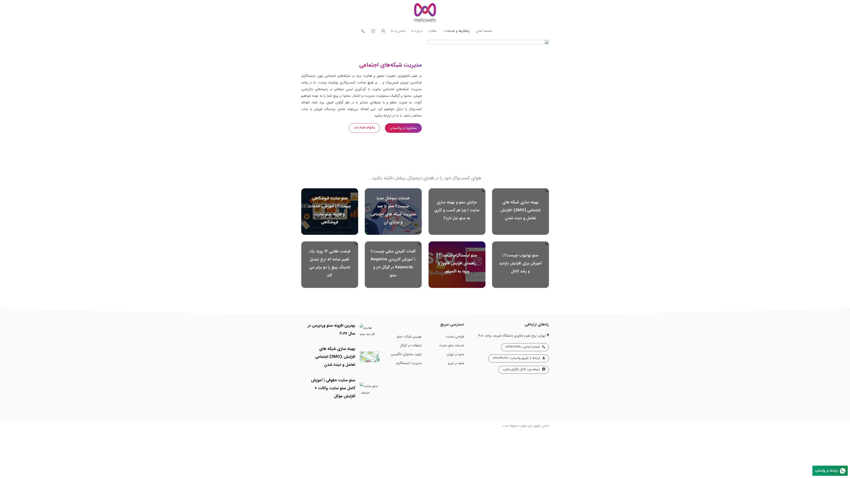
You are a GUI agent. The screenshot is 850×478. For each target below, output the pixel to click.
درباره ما (416, 31)
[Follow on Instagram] (373, 31)
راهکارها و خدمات (457, 31)
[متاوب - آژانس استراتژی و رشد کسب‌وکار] (425, 13)
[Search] (383, 31)
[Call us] (363, 31)
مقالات (432, 31)
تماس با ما (398, 31)
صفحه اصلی (483, 31)
